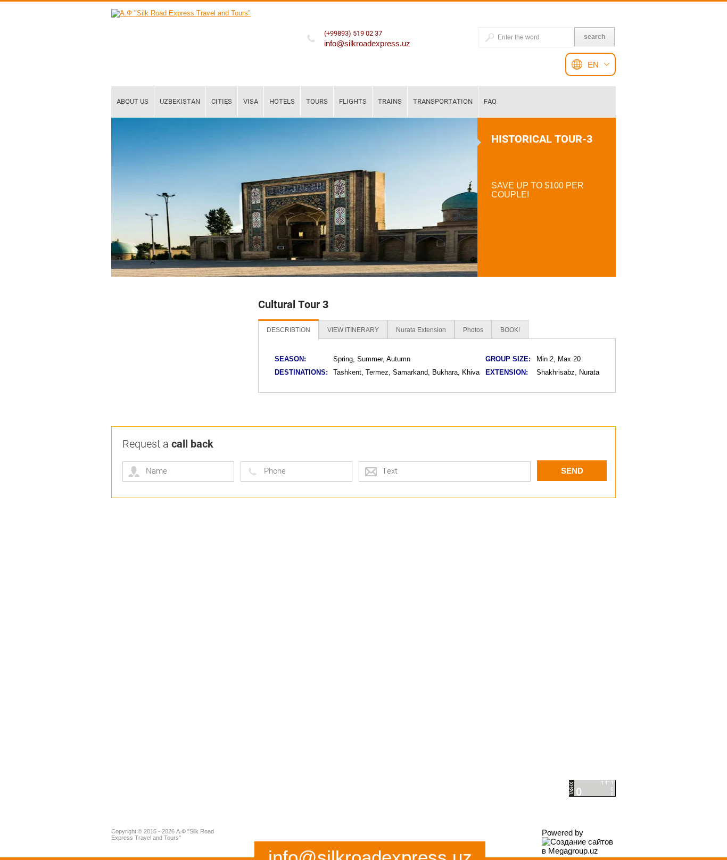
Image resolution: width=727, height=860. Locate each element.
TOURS (317, 101)
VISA (250, 101)
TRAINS (390, 101)
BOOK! (510, 330)
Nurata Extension (421, 330)
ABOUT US (132, 101)
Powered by (562, 832)
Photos (473, 330)
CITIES (221, 101)
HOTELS (282, 101)
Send (572, 470)
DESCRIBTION (288, 330)
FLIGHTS (353, 101)
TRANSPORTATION (443, 101)
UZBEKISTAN (180, 101)
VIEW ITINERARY (353, 330)
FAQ (490, 101)
